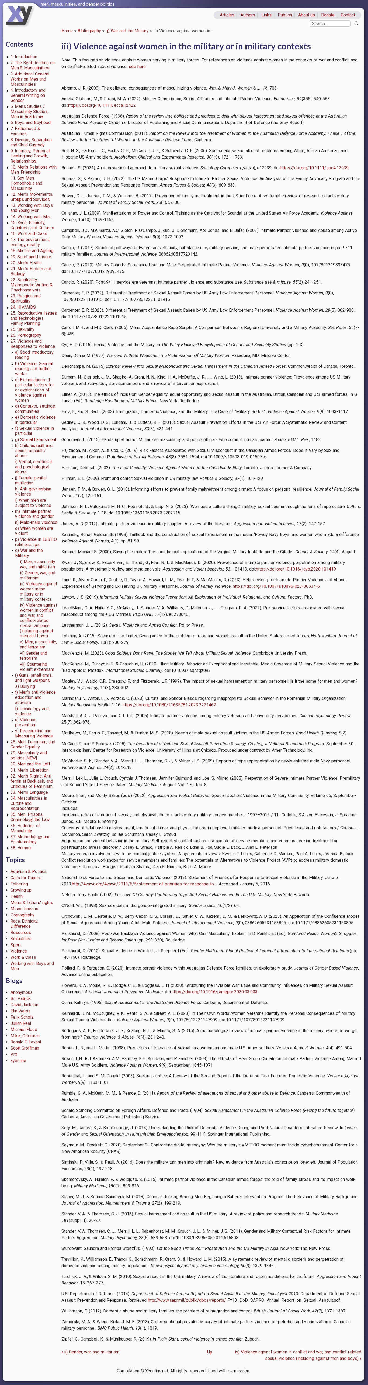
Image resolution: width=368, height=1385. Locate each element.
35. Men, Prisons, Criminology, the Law (30, 817)
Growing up (21, 890)
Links (266, 15)
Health (17, 896)
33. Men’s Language (29, 792)
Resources (21, 932)
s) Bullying (25, 686)
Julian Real (21, 1023)
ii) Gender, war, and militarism (37, 575)
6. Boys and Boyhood (31, 122)
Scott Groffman (25, 1048)
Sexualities (21, 938)
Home (67, 30)
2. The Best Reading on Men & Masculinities (33, 65)
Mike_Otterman (25, 1035)
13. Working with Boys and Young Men (32, 208)
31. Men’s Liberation (30, 770)
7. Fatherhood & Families (25, 131)
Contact (348, 15)
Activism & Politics (29, 871)
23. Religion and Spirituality (26, 298)
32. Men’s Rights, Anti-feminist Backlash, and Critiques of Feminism (32, 781)
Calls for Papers (26, 877)
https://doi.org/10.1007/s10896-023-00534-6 (276, 586)
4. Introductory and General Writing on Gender (28, 95)
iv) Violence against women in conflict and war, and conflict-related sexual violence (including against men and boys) (38, 620)
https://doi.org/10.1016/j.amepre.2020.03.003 (215, 991)
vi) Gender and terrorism (33, 656)
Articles (227, 15)
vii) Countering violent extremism (37, 667)
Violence (19, 951)
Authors (248, 15)
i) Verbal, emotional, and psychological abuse (34, 467)
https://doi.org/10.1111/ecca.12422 (102, 105)
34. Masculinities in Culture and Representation (29, 803)
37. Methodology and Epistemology (31, 839)
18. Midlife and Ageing (32, 250)
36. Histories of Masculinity (25, 828)
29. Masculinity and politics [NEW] (29, 755)
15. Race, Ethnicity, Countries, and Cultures (32, 225)
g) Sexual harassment (35, 439)
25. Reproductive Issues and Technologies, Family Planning (34, 318)
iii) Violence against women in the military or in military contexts (38, 591)
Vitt (14, 1054)
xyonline (18, 1060)
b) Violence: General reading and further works (34, 368)
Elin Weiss (21, 1010)
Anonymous (22, 992)
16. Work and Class (29, 233)
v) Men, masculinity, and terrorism (38, 644)
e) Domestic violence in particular (35, 420)
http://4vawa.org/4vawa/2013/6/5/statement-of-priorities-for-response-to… (144, 883)
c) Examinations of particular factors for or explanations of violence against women (34, 390)
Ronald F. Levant (26, 1041)
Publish (285, 15)
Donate (328, 15)
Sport (16, 944)
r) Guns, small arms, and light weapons (33, 678)
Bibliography (89, 30)
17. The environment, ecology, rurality (30, 242)
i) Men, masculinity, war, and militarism (38, 564)
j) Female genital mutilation (31, 480)
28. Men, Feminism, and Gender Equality (33, 744)
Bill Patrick (21, 998)
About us (306, 15)
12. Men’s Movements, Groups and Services (32, 197)
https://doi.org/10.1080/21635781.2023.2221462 (169, 704)
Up (209, 1352)
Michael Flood (24, 1029)
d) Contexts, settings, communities (35, 409)
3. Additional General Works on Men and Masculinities (30, 79)
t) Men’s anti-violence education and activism (35, 697)
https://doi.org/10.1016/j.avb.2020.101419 (296, 569)
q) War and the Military (127, 30)
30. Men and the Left (30, 764)
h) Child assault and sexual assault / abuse (33, 450)
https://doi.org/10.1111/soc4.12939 (314, 167)
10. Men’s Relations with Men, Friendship (34, 169)
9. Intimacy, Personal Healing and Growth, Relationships (30, 156)
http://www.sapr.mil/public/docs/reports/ (187, 1300)
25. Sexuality (23, 329)
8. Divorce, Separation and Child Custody (31, 142)
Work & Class (23, 957)
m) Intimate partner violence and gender (34, 514)
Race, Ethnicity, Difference (25, 924)
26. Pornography (26, 335)
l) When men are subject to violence (33, 503)
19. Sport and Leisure (31, 256)
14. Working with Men (31, 216)
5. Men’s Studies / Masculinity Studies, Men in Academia (30, 111)
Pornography (22, 914)
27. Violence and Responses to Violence (33, 344)
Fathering (19, 883)
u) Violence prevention (25, 722)
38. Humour (21, 847)
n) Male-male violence (36, 522)
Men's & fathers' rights (32, 902)
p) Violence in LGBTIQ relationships (36, 542)
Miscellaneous (24, 908)
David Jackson (25, 1004)
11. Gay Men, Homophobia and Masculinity (27, 183)
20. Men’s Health (26, 262)
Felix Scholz (22, 1017)
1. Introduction (24, 56)
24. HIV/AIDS (23, 307)
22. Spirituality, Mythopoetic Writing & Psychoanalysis (32, 285)
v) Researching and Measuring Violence (34, 733)
